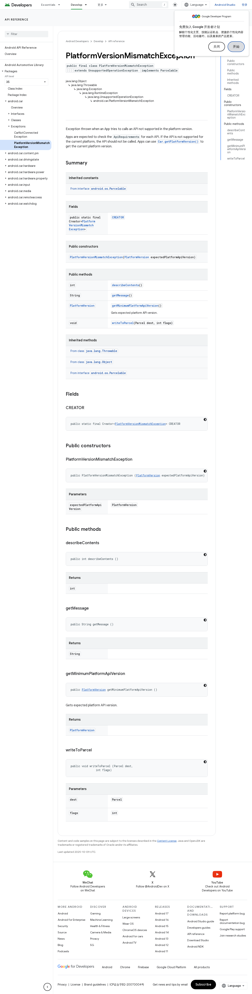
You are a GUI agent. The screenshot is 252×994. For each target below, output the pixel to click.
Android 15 (162, 926)
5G (92, 945)
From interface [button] (98, 188)
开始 (236, 47)
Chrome (125, 967)
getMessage (120, 295)
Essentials (48, 4)
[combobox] (148, 4)
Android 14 (162, 932)
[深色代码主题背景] (205, 419)
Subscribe (203, 985)
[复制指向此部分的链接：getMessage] (93, 608)
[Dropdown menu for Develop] (87, 4)
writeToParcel (123, 323)
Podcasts (63, 951)
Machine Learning (101, 920)
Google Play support (232, 929)
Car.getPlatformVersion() (178, 141)
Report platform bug (232, 913)
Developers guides (198, 927)
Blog (60, 945)
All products (202, 967)
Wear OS (128, 923)
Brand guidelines (95, 984)
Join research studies (233, 935)
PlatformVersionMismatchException (82, 225)
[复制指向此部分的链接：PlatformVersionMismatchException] (136, 459)
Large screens (131, 917)
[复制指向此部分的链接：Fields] (83, 394)
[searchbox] (26, 34)
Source (62, 932)
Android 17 (162, 913)
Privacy (94, 938)
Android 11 (161, 951)
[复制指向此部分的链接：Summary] (91, 163)
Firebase (143, 967)
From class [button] (93, 351)
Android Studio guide (200, 921)
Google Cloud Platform (171, 967)
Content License (167, 841)
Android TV (129, 942)
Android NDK (195, 946)
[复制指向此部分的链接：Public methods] (105, 529)
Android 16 (162, 920)
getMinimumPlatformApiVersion (135, 305)
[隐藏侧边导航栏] (47, 987)
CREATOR (118, 217)
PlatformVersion (136, 257)
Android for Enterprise (71, 920)
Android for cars (132, 936)
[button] (25, 71)
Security (63, 926)
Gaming (95, 913)
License (75, 984)
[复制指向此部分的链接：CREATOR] (88, 408)
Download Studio (198, 940)
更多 (100, 4)
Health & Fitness (100, 926)
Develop (76, 4)
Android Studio (225, 4)
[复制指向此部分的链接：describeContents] (103, 543)
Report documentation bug (232, 921)
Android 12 (162, 945)
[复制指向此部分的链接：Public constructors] (115, 446)
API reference (17, 19)
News (61, 938)
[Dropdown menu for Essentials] (61, 4)
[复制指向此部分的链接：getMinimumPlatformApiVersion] (129, 674)
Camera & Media (100, 932)
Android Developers (77, 41)
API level (9, 76)
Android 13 (161, 938)
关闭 (216, 47)
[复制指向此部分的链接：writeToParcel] (96, 750)
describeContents (125, 285)
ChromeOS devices (134, 930)
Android (63, 913)
